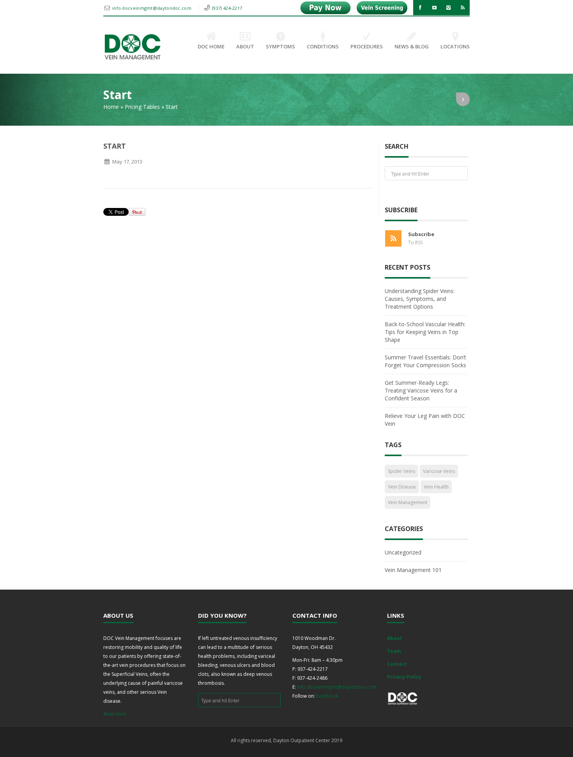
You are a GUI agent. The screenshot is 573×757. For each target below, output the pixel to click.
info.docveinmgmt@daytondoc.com (152, 8)
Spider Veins (401, 471)
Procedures (366, 46)
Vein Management (407, 502)
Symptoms (280, 46)
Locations (455, 46)
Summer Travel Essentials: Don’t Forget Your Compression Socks (425, 361)
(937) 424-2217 (227, 8)
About (245, 46)
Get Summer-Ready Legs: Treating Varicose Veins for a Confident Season (421, 390)
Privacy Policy (404, 676)
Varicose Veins (439, 471)
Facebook (327, 696)
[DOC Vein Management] (132, 47)
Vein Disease (402, 486)
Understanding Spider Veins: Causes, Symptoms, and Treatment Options (420, 298)
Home (111, 106)
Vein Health (436, 486)
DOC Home (211, 46)
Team (394, 651)
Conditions (323, 46)
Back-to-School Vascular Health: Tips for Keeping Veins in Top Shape (425, 331)
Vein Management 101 (413, 570)
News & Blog (411, 46)
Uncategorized (403, 552)
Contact (397, 664)
